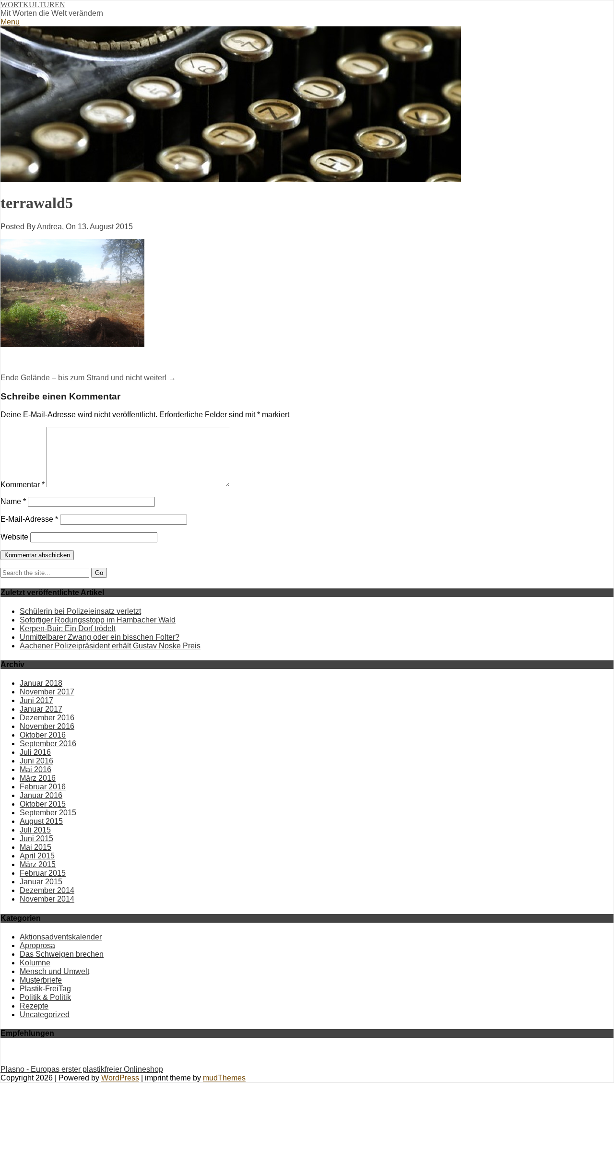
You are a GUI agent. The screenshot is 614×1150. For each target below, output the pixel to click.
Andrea (49, 227)
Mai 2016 (35, 769)
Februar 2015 (43, 873)
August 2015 (41, 821)
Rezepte (34, 1006)
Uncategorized (45, 1014)
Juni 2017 (36, 700)
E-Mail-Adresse (29, 519)
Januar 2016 (41, 795)
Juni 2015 (36, 838)
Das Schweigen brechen (62, 954)
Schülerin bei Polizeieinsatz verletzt (80, 611)
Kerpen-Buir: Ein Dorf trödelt (68, 628)
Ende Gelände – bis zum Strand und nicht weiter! (88, 378)
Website (14, 537)
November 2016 (47, 726)
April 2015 (37, 856)
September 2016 (48, 743)
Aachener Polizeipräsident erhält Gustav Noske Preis (110, 646)
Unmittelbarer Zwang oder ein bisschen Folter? (99, 637)
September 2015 (48, 813)
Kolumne (35, 963)
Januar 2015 (41, 882)
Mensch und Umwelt (54, 971)
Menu (10, 22)
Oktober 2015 (43, 804)
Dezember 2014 (47, 890)
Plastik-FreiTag (45, 989)
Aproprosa (37, 945)
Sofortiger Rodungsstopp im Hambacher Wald (98, 620)
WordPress (120, 1078)
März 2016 (38, 778)
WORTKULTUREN (32, 4)
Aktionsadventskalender (61, 937)
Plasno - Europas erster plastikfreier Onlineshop (81, 1069)
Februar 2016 (43, 787)
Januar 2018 (41, 683)
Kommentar (22, 485)
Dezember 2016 (47, 718)
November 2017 (47, 692)
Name (13, 501)
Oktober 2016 (43, 735)
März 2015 (38, 864)
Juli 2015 (35, 830)
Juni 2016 (36, 761)
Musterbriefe (41, 980)
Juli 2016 (35, 752)
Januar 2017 (41, 709)
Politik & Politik (45, 997)
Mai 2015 (35, 847)
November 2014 (47, 899)
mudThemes (224, 1078)
